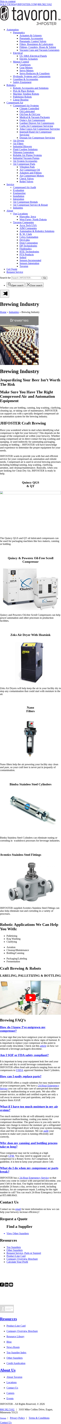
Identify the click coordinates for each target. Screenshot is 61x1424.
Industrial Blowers (22, 146)
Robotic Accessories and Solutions (30, 88)
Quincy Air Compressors (32, 120)
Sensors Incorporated (30, 260)
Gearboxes (25, 64)
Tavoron (24, 266)
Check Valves (27, 178)
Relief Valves (26, 181)
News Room (13, 1347)
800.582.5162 (44, 4)
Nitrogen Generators (23, 152)
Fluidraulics (26, 248)
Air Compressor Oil (30, 169)
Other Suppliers (15, 1357)
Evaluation (18, 190)
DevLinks (25, 240)
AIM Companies (28, 228)
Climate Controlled (29, 108)
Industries (18, 207)
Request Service (15, 272)
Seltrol (23, 257)
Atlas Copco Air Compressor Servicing (40, 129)
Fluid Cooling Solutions (25, 149)
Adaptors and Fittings (31, 172)
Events (10, 1398)
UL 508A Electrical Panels (33, 56)
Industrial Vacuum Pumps (26, 158)
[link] (2, 1285)
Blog (9, 1341)
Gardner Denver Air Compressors (37, 123)
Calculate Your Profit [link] (17, 1261)
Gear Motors (26, 67)
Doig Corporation (29, 242)
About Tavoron (14, 1377)
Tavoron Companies (23, 222)
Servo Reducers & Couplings (35, 73)
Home (3, 312)
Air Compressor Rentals (25, 202)
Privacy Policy (17, 1418)
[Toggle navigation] (4, 294)
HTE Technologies (29, 251)
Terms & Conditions (39, 1418)
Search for (5, 277)
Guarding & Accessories (25, 79)
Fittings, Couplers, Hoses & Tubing (38, 47)
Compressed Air (15, 102)
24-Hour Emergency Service (34, 1177)
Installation (18, 196)
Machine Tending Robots (26, 93)
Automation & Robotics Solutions (37, 231)
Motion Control (21, 61)
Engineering (19, 193)
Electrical (18, 53)
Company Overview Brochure (22, 1331)
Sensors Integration (29, 263)
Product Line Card (16, 1325)
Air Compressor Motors (32, 175)
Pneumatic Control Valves (33, 41)
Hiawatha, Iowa (28, 216)
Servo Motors (27, 70)
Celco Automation (29, 237)
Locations (12, 1382)
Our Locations (20, 213)
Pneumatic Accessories (31, 38)
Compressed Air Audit (24, 187)
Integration (18, 199)
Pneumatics (19, 32)
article (43, 1045)
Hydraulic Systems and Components (31, 76)
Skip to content (7, 1)
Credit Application (16, 1363)
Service (10, 184)
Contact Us (12, 1387)
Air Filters (18, 143)
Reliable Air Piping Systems (27, 155)
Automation (13, 29)
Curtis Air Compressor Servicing (36, 126)
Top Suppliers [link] (14, 1247)
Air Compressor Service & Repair (30, 204)
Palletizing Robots (22, 96)
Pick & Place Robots (23, 91)
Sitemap (3, 1418)
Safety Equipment (22, 82)
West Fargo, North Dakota (33, 219)
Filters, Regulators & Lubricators (36, 44)
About (10, 210)
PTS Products (27, 254)
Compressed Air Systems (26, 105)
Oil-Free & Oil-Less (30, 114)
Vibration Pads (27, 167)
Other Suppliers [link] (15, 1250)
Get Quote (12, 269)
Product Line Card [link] (16, 1256)
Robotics (11, 85)
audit (45, 1130)
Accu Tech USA (28, 225)
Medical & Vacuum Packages (35, 117)
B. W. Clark (26, 234)
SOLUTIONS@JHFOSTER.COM (18, 4)
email (18, 1209)
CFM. (11, 1155)
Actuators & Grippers (31, 35)
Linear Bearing (20, 99)
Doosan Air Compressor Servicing (37, 137)
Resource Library (15, 1336)
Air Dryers (18, 140)
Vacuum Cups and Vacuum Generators (39, 50)
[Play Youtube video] (30, 998)
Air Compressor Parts (24, 164)
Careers (10, 1393)
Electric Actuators (29, 58)
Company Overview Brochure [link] (22, 1259)
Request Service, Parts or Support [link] (24, 1253)
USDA (19, 1070)
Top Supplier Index (16, 1352)
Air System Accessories (25, 161)
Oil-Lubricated (27, 111)
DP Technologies (28, 245)
